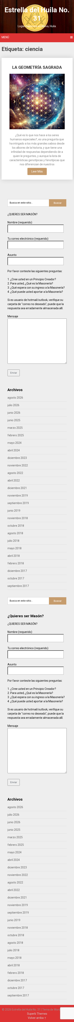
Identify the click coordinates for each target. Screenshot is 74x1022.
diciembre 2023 (17, 457)
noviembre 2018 (17, 518)
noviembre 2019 (17, 495)
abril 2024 (13, 450)
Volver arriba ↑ (37, 1017)
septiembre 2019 (18, 503)
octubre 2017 (15, 578)
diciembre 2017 (17, 570)
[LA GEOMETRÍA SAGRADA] (37, 102)
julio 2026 (13, 405)
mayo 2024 (14, 442)
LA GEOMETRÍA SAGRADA (37, 67)
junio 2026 (13, 412)
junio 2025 (13, 420)
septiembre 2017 (18, 586)
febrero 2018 (15, 563)
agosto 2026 (15, 397)
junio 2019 (13, 510)
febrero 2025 (15, 435)
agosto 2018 (15, 533)
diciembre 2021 (17, 488)
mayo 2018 (14, 548)
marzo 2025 (15, 427)
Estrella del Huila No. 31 (37, 14)
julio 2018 (13, 540)
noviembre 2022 (17, 465)
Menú (5, 37)
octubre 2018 (15, 525)
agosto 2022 (15, 473)
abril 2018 (13, 555)
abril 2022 (13, 480)
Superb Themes (37, 1013)
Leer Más (37, 171)
